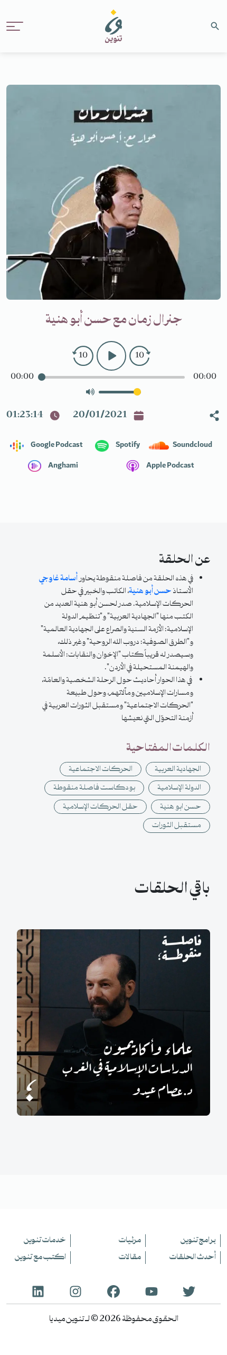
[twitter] (189, 1290)
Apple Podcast (169, 466)
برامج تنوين (198, 1240)
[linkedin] (38, 1290)
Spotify (127, 445)
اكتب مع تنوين (40, 1257)
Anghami (62, 466)
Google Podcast (56, 445)
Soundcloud (192, 445)
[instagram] (75, 1290)
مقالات (130, 1257)
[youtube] (151, 1290)
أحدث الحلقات (192, 1257)
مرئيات (130, 1240)
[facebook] (113, 1290)
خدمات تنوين (45, 1240)
